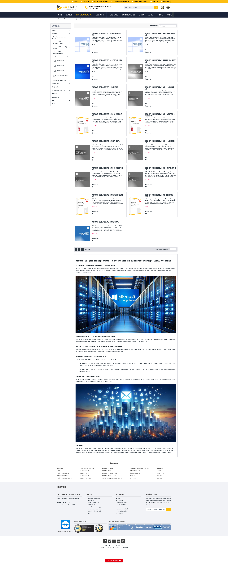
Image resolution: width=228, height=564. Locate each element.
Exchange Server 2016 (108, 470)
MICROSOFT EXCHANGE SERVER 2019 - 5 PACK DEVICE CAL (160, 142)
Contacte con (91, 504)
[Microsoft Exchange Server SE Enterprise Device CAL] (135, 71)
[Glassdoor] (114, 541)
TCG (89, 513)
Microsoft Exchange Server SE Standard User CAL (106, 34)
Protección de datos (122, 511)
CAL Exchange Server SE (61, 57)
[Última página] (82, 249)
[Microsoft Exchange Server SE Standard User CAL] (82, 44)
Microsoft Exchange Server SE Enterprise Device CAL (160, 61)
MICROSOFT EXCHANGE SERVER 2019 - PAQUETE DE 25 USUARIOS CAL (160, 115)
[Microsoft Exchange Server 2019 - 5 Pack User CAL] (135, 98)
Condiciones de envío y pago (95, 507)
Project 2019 (133, 478)
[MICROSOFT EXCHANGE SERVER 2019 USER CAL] (82, 98)
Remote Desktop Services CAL (60, 76)
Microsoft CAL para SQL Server (60, 47)
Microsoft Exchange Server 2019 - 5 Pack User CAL (159, 88)
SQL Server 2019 (84, 473)
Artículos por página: (162, 249)
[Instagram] (123, 541)
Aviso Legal (120, 513)
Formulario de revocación (95, 511)
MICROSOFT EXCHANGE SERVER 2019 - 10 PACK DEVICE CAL (107, 169)
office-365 (120, 500)
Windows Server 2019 (63, 475)
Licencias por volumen (123, 507)
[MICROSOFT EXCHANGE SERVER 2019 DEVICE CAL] (82, 152)
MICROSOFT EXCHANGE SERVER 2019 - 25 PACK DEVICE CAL (160, 169)
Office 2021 (60, 468)
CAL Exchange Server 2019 (60, 61)
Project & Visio (56, 87)
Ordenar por (154, 26)
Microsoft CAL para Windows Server (59, 42)
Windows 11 (160, 473)
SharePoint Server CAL (59, 80)
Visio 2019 (160, 470)
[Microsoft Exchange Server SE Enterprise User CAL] (82, 71)
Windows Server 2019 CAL (87, 468)
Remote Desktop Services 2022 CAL (112, 478)
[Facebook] (105, 541)
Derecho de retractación (94, 509)
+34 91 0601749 (63, 503)
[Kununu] (118, 541)
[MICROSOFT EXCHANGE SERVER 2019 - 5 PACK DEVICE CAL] (135, 152)
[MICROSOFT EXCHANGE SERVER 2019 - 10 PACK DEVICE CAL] (82, 179)
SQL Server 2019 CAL (85, 478)
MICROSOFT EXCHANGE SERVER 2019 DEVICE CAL (106, 141)
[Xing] (109, 541)
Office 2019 (60, 470)
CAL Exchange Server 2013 (60, 71)
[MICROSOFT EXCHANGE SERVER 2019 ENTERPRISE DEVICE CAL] (135, 206)
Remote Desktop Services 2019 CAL (139, 468)
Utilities (54, 94)
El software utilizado (122, 509)
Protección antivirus (58, 104)
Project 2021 (133, 475)
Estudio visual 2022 (135, 470)
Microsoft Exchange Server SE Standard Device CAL (160, 34)
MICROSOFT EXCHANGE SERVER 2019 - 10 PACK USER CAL (107, 115)
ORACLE (54, 100)
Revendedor (91, 500)
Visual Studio (56, 83)
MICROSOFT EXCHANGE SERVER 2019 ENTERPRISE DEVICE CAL (159, 196)
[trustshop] (99, 528)
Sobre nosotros (121, 504)
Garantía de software (93, 502)
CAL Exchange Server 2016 (60, 66)
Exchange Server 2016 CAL (109, 475)
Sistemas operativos (58, 90)
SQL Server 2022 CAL (85, 475)
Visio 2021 (160, 468)
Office (54, 30)
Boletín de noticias (122, 502)
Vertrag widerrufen (115, 560)
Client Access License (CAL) (59, 37)
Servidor (54, 33)
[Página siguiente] (79, 249)
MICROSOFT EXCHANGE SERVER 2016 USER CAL (105, 222)
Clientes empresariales (94, 498)
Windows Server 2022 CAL (64, 478)
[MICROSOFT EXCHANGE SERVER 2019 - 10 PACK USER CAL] (82, 125)
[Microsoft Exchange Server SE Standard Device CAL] (135, 44)
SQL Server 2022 (84, 470)
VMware (159, 478)
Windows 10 (160, 475)
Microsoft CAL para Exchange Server (58, 52)
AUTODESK (55, 97)
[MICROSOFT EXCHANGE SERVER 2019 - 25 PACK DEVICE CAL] (135, 179)
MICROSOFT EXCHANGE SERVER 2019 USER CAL (105, 87)
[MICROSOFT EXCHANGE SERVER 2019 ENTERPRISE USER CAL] (82, 206)
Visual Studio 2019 (135, 473)
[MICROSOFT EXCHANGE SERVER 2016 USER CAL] (82, 233)
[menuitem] (139, 2)
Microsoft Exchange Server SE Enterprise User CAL (107, 61)
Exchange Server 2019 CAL (109, 473)
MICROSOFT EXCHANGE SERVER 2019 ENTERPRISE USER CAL (107, 196)
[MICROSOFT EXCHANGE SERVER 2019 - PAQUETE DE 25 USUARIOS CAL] (135, 125)
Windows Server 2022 (63, 473)
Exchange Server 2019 (108, 468)
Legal (118, 498)
